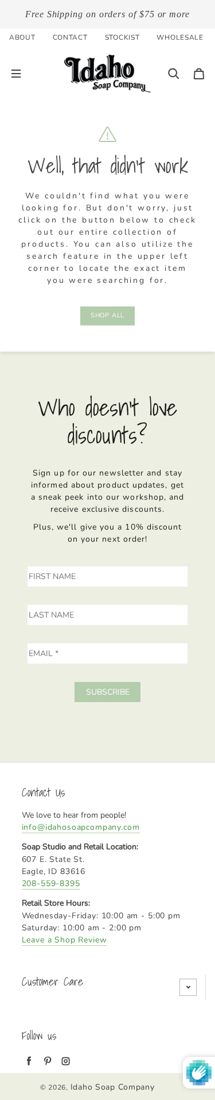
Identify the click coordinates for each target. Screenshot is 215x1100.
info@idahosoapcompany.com (81, 827)
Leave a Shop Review (64, 939)
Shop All (107, 315)
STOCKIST (122, 37)
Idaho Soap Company (113, 1087)
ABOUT (22, 37)
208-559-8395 (51, 883)
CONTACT (70, 37)
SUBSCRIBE (108, 692)
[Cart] (199, 74)
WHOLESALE (180, 37)
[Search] (174, 74)
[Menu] (16, 74)
